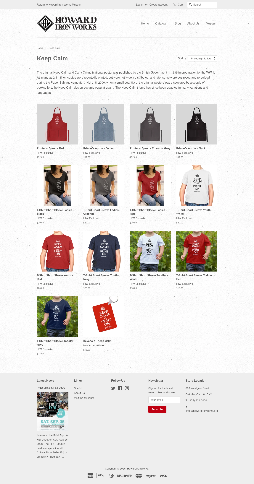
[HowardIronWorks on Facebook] (120, 389)
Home (145, 23)
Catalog (160, 23)
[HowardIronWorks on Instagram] (127, 389)
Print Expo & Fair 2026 (51, 387)
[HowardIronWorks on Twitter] (113, 389)
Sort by (182, 58)
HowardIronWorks (137, 468)
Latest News (45, 380)
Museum (211, 23)
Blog (178, 23)
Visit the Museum (84, 398)
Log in (139, 4)
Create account (158, 4)
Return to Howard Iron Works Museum (59, 4)
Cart (180, 4)
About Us (193, 23)
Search (78, 388)
